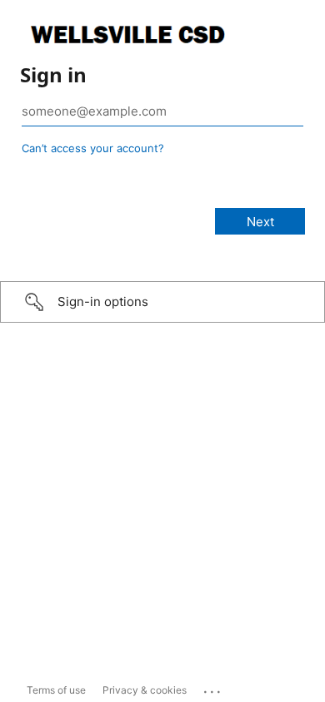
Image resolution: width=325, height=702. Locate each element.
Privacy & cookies (144, 690)
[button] (162, 302)
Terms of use (56, 690)
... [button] (213, 688)
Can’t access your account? (93, 148)
